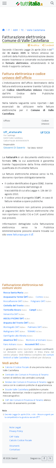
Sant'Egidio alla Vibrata (18, 335)
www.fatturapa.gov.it (18, 234)
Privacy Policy (16, 431)
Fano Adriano (13, 344)
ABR (15, 30)
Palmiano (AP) (38, 327)
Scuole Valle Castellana (16, 389)
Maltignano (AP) (14, 331)
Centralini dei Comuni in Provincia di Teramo (27, 374)
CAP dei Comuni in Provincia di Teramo (24, 400)
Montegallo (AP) (14, 327)
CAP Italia (14, 436)
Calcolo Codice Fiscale (20, 440)
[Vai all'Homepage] (29, 3)
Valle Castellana (36, 30)
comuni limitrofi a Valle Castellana (28, 356)
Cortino (42, 297)
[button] (51, 3)
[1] (53, 49)
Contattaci (14, 449)
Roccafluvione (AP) (15, 301)
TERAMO (34, 331)
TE (22, 30)
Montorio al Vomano (39, 340)
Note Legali (15, 427)
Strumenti (14, 446)
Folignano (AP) (41, 301)
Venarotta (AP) (13, 314)
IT (9, 30)
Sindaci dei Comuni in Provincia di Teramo (25, 382)
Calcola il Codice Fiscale (17, 367)
